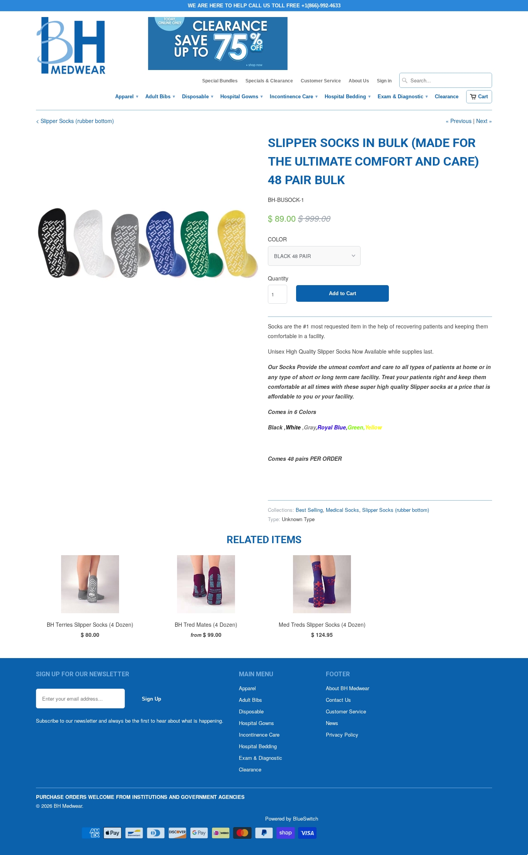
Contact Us (338, 699)
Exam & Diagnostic (402, 96)
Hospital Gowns (241, 96)
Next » (484, 121)
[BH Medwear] (71, 48)
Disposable (197, 96)
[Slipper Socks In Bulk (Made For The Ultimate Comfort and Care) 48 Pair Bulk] (148, 245)
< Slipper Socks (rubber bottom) (75, 121)
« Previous (459, 121)
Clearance (446, 96)
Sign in (384, 81)
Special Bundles (220, 81)
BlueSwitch (305, 818)
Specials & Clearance (269, 81)
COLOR (277, 239)
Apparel (126, 96)
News (332, 723)
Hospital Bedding (347, 96)
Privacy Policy (342, 734)
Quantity (278, 278)
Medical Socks (342, 509)
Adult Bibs (159, 96)
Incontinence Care (293, 96)
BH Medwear (68, 805)
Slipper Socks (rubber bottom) (395, 509)
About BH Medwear (347, 688)
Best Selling (309, 509)
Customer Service (321, 81)
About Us (359, 81)
